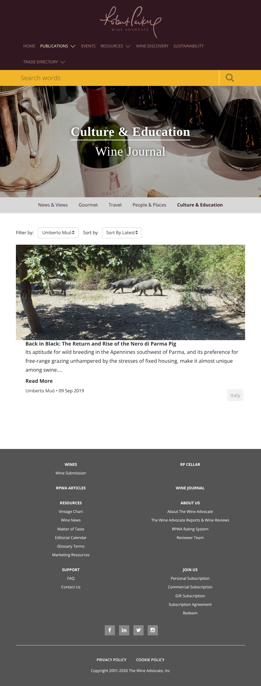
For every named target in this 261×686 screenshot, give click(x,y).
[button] (58, 233)
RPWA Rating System (190, 529)
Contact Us (71, 587)
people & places (149, 205)
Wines (71, 464)
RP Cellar (190, 464)
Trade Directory (41, 62)
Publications (54, 46)
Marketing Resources (70, 554)
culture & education (200, 205)
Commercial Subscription (190, 587)
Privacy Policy (112, 659)
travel (115, 205)
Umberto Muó (40, 391)
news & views (53, 205)
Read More (39, 380)
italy (235, 395)
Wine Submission (71, 473)
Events (88, 46)
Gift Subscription (190, 595)
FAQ (70, 578)
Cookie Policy (150, 659)
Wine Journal (190, 488)
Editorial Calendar (71, 537)
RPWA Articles (71, 488)
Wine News (71, 520)
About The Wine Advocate (190, 511)
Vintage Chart (71, 511)
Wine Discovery (152, 46)
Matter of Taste (70, 529)
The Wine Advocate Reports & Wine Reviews (190, 520)
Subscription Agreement (190, 604)
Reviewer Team (190, 537)
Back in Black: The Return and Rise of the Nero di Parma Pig (100, 343)
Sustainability (188, 46)
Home (29, 46)
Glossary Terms (70, 546)
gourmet (88, 205)
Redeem (190, 613)
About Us (190, 503)
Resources (112, 46)
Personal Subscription (190, 578)
